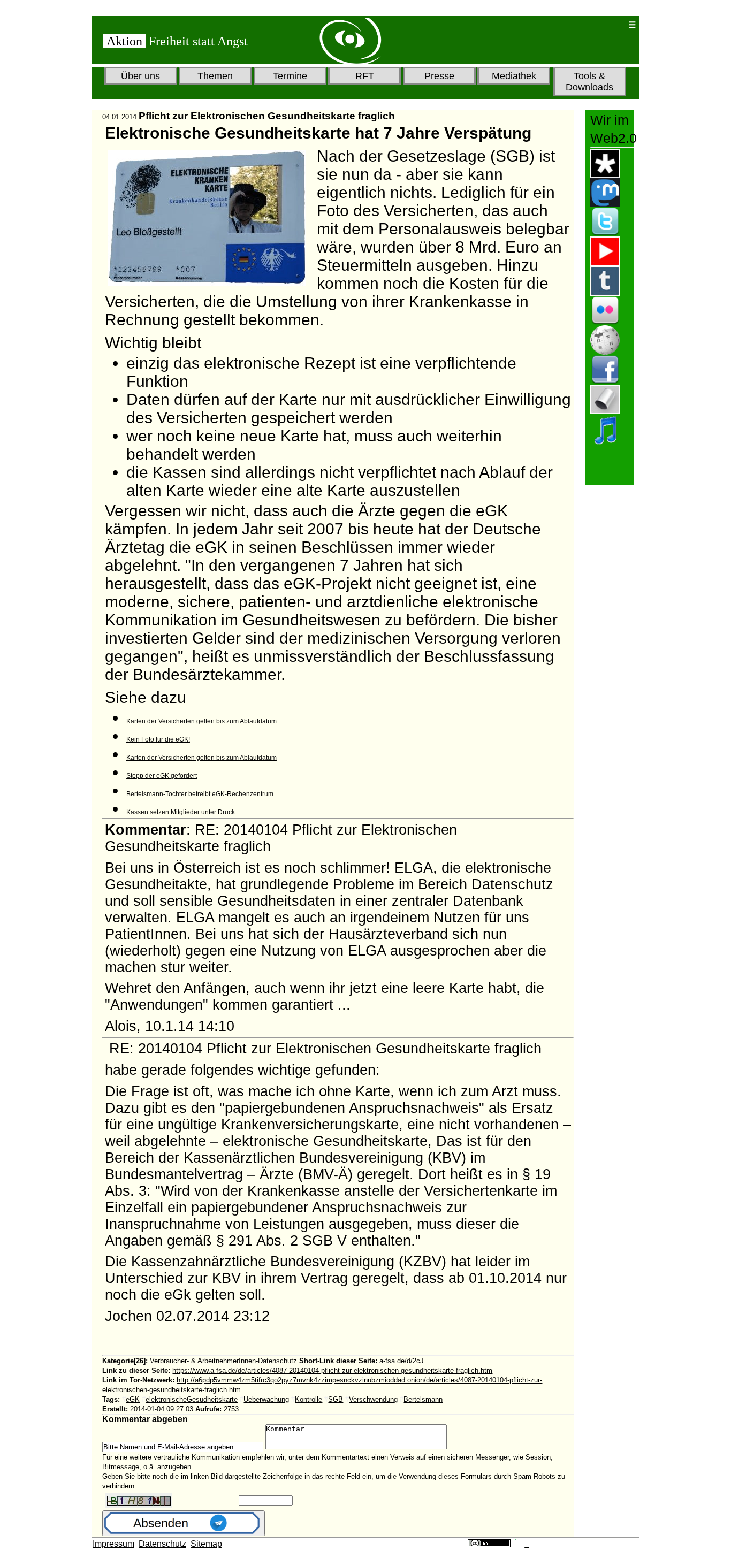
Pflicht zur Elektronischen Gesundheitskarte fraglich (267, 115)
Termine (290, 76)
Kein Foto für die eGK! (158, 739)
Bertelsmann (423, 1399)
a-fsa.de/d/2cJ (401, 1361)
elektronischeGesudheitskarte (192, 1399)
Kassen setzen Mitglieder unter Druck (180, 812)
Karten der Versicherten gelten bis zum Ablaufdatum (201, 721)
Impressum (113, 1543)
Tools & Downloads (589, 82)
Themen (215, 76)
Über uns (140, 76)
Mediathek (514, 76)
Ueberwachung (266, 1399)
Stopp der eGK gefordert (161, 776)
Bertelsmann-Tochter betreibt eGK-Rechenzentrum (199, 794)
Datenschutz (162, 1543)
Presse (439, 76)
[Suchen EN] (585, 25)
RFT (364, 76)
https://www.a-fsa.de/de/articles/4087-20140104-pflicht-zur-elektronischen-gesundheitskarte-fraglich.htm (332, 1370)
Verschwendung (373, 1399)
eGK (133, 1399)
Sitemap (206, 1543)
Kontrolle (308, 1399)
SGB (335, 1399)
